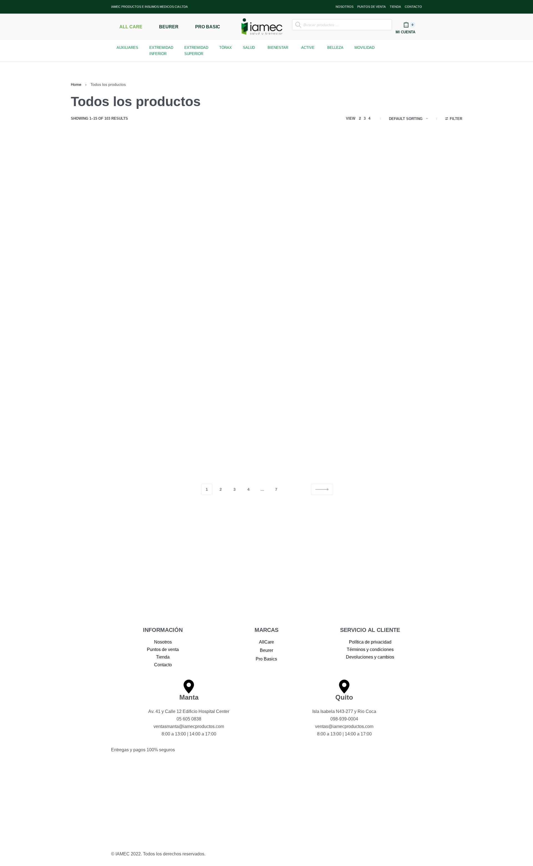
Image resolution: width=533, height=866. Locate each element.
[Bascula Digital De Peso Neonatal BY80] (346, 413)
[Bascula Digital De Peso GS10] (266, 413)
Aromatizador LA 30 (93, 347)
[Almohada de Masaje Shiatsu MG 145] (186, 185)
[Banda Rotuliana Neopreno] (426, 302)
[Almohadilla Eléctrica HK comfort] (266, 185)
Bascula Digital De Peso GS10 (264, 458)
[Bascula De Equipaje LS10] (106, 413)
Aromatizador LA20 (172, 347)
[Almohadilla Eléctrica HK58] (426, 185)
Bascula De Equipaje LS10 (100, 458)
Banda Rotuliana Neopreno (420, 347)
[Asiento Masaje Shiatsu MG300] (346, 302)
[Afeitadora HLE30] (106, 185)
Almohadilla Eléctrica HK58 (420, 229)
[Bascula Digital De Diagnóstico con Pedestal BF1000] (186, 413)
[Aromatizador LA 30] (106, 302)
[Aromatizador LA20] (186, 302)
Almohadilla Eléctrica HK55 (340, 229)
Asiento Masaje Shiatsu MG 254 (266, 347)
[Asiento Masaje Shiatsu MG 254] (266, 302)
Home (76, 84)
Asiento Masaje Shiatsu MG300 (345, 347)
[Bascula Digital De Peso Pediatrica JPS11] (426, 413)
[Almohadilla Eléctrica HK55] (346, 185)
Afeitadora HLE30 (91, 229)
